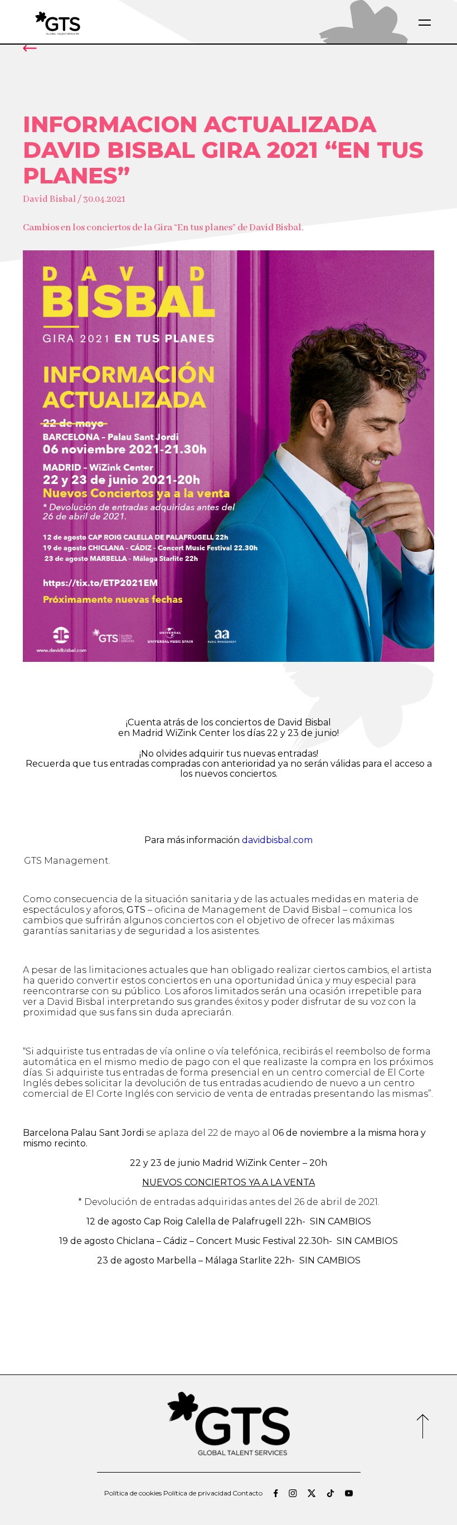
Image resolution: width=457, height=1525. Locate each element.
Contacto (247, 1493)
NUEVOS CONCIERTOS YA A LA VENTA (228, 1182)
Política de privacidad (197, 1493)
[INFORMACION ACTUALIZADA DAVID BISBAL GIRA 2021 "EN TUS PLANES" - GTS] (84, 22)
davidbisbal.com (277, 840)
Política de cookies (133, 1493)
